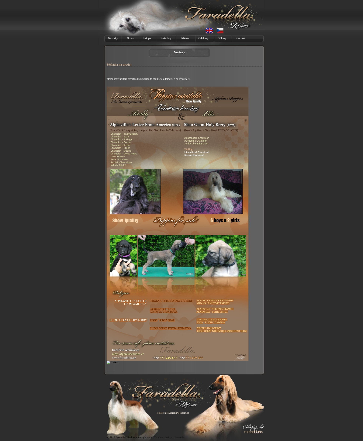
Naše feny (166, 38)
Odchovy (203, 38)
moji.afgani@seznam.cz (176, 412)
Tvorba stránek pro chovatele (169, 437)
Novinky (113, 38)
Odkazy (222, 38)
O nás (130, 38)
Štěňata (185, 38)
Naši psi (147, 38)
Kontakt (240, 38)
